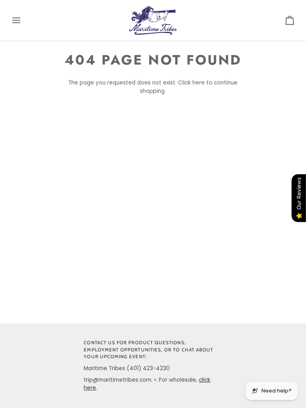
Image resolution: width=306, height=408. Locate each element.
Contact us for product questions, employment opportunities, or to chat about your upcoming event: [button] (148, 350)
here (198, 82)
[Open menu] (23, 20)
